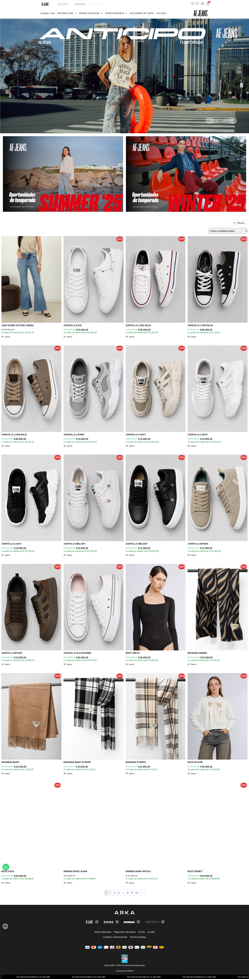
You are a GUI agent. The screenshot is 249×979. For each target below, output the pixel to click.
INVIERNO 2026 (65, 13)
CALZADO (161, 13)
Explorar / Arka (48, 13)
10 (136, 892)
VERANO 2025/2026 (89, 13)
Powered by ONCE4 (124, 971)
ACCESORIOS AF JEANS (142, 13)
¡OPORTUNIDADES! (114, 13)
